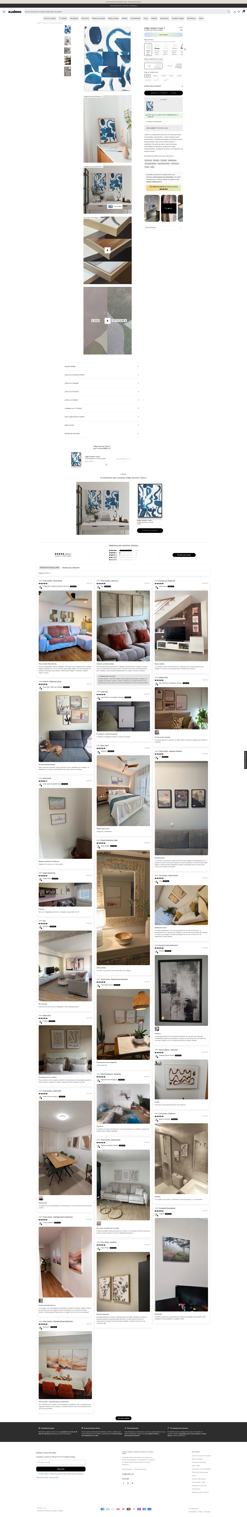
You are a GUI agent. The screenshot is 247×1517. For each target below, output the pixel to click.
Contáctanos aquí (162, 128)
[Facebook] (123, 1483)
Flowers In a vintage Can (167, 581)
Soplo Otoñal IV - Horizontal (168, 1050)
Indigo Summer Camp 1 (92, 456)
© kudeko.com (41, 1508)
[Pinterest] (132, 1483)
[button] (113, 550)
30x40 (155, 76)
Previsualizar (163, 35)
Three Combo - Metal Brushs (52, 581)
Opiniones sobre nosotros (200, 1492)
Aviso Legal (196, 1466)
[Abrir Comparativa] (175, 208)
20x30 (147, 76)
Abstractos (85, 18)
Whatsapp (125, 1479)
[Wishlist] (239, 12)
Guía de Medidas (70, 366)
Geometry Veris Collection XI (168, 945)
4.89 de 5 (68, 554)
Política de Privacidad (199, 1462)
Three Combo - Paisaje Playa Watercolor (114, 979)
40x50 (163, 76)
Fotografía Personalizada (167, 1208)
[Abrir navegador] (4, 12)
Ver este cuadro (150, 530)
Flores (146, 18)
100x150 (166, 80)
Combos (64, 18)
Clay (44, 921)
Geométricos (191, 18)
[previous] (142, 49)
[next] (184, 49)
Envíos (194, 1476)
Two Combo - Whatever (167, 1113)
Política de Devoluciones (200, 1472)
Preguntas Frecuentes (199, 1486)
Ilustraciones (164, 18)
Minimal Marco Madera (174, 52)
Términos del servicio (199, 1479)
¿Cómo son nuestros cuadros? (201, 1456)
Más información (151, 227)
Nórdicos (154, 18)
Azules (157, 160)
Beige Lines (47, 1015)
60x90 (179, 76)
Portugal (207, 1512)
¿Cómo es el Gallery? (72, 400)
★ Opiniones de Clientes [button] (246, 760)
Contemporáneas (150, 164)
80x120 (156, 80)
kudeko (39, 23)
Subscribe (60, 1469)
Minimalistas (74, 18)
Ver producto (123, 459)
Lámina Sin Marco (148, 52)
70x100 (147, 80)
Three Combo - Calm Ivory (109, 581)
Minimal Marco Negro (156, 52)
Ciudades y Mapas (178, 18)
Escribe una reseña (184, 555)
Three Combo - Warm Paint (52, 1091)
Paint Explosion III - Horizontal (111, 1074)
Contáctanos (196, 1489)
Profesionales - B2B (198, 1482)
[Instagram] (128, 1483)
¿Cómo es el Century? (72, 392)
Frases (201, 18)
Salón (152, 167)
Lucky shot (104, 692)
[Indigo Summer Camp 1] (149, 106)
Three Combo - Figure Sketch (110, 1140)
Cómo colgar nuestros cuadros (75, 417)
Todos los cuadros (50, 18)
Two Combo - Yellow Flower (168, 875)
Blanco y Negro (113, 18)
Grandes (124, 18)
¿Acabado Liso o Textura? (73, 408)
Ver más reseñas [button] (123, 1418)
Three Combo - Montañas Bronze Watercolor (58, 1217)
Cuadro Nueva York (49, 873)
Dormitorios (175, 164)
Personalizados (135, 18)
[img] (63, 554)
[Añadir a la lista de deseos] (181, 30)
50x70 (171, 76)
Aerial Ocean (47, 778)
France (200, 1512)
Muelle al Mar (163, 677)
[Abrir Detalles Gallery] (158, 208)
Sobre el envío (69, 425)
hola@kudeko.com (128, 1474)
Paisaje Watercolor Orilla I (109, 840)
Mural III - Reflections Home (52, 681)
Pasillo (147, 167)
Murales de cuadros (98, 18)
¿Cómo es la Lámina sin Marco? (75, 375)
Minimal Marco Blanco (165, 52)
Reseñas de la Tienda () (71, 568)
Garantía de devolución (72, 433)
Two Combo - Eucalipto (108, 1242)
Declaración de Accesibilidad (201, 1469)
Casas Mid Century (163, 164)
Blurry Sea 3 (105, 745)
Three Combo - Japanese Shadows (170, 751)
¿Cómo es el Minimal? (72, 383)
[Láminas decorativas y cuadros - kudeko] (14, 11)
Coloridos (164, 160)
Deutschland (193, 1512)
